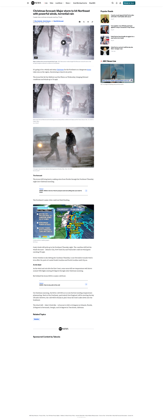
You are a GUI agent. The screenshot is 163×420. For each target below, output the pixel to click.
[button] (28, 3)
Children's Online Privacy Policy (67, 415)
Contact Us (130, 415)
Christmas (60, 69)
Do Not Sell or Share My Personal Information (116, 415)
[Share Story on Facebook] (79, 21)
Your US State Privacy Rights (53, 415)
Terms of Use (102, 415)
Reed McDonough (59, 21)
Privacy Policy (42, 415)
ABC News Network (33, 415)
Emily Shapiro (47, 21)
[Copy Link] (92, 21)
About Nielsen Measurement (91, 415)
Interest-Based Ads (80, 415)
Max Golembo (38, 21)
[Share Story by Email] (88, 21)
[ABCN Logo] (36, 3)
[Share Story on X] (83, 21)
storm (89, 69)
